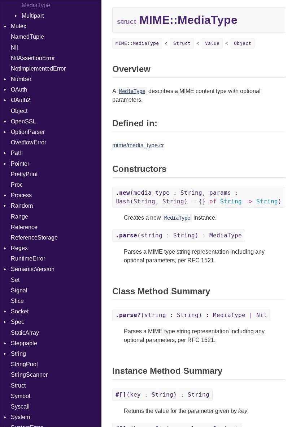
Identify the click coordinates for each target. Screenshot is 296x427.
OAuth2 (20, 100)
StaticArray (25, 333)
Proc (17, 185)
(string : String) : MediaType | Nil (191, 315)
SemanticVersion (33, 269)
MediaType (36, 5)
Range (19, 217)
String (18, 354)
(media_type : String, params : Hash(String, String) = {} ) (199, 197)
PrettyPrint (24, 174)
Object (19, 111)
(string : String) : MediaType (179, 235)
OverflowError (28, 142)
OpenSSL (23, 121)
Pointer (20, 164)
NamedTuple (27, 37)
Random (22, 206)
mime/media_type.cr (138, 145)
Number (21, 79)
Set (15, 280)
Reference (24, 227)
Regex (19, 248)
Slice (17, 301)
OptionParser (28, 132)
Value (212, 43)
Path (17, 153)
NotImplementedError (38, 68)
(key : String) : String (162, 394)
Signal (19, 290)
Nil (14, 48)
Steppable (24, 343)
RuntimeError (28, 258)
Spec (17, 322)
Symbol (20, 396)
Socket (20, 311)
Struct (18, 385)
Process (21, 195)
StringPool (24, 364)
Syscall (20, 406)
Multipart (33, 16)
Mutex (18, 26)
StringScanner (29, 375)
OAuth (19, 89)
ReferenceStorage (34, 237)
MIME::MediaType (137, 43)
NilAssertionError (33, 58)
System (20, 417)
